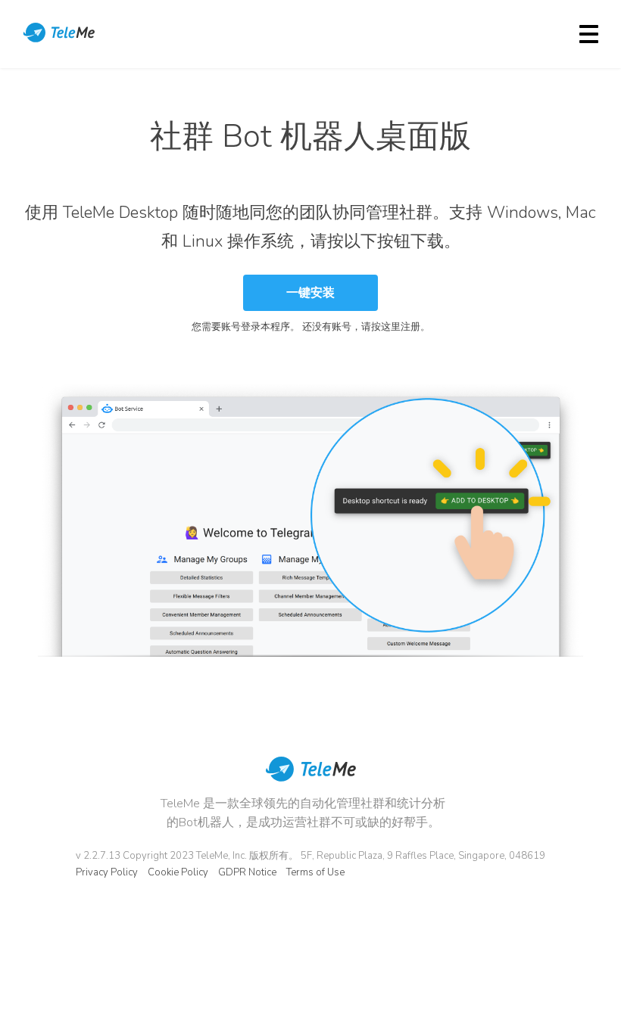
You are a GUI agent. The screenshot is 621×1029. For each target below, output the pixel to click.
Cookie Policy (178, 872)
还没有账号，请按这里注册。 (366, 327)
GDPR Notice (247, 872)
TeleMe (60, 34)
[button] (310, 293)
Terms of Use (315, 872)
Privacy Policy (107, 872)
